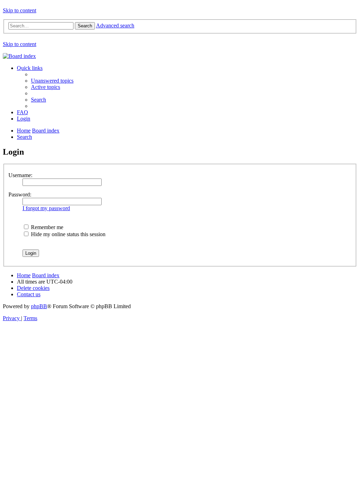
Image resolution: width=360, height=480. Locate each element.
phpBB (39, 306)
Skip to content (19, 10)
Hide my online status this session (67, 234)
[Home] (19, 56)
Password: (19, 194)
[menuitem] (52, 81)
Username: (20, 175)
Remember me (46, 227)
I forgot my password (46, 208)
